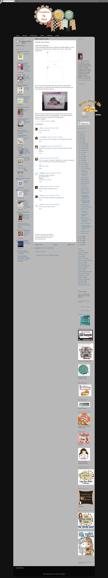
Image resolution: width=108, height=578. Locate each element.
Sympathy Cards (82, 275)
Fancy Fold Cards (82, 266)
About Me (24, 35)
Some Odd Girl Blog (23, 223)
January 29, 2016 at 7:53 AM (55, 137)
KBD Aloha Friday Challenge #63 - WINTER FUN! (85, 201)
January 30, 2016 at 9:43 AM (52, 204)
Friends (42, 35)
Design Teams (33, 35)
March (83, 162)
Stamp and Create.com (24, 230)
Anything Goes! (84, 233)
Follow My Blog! (82, 291)
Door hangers (81, 264)
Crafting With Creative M (45, 179)
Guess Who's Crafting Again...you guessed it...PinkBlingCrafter (27, 205)
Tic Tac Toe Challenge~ (84, 211)
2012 (81, 242)
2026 (81, 133)
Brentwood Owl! (85, 183)
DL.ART (20, 147)
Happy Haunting (26, 170)
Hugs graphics (85, 116)
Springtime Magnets (26, 181)
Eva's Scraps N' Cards (23, 157)
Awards (57, 35)
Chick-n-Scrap (21, 74)
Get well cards (81, 267)
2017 (81, 140)
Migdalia (42, 173)
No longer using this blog (23, 131)
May (82, 158)
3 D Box (80, 250)
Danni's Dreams (22, 130)
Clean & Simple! (85, 188)
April (82, 160)
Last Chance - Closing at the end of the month (27, 233)
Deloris (42, 204)
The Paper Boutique (23, 240)
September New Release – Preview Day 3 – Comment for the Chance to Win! (24, 259)
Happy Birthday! (85, 179)
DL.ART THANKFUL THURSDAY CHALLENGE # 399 (27, 151)
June (82, 156)
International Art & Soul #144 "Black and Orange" (26, 216)
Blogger (63, 574)
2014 (81, 238)
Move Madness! (85, 204)
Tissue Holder (81, 281)
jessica (42, 186)
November (84, 146)
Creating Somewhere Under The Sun (23, 119)
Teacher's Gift (81, 277)
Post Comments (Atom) (48, 248)
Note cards (81, 269)
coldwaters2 (43, 146)
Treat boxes (81, 283)
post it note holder (82, 284)
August (83, 152)
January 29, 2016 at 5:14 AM (51, 128)
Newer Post (39, 245)
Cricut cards (81, 262)
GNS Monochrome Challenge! (85, 193)
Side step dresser (82, 273)
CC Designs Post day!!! (26, 88)
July (82, 154)
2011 (81, 244)
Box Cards (80, 254)
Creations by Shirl (84, 61)
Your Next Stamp (22, 256)
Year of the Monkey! (86, 168)
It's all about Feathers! (86, 206)
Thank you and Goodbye (23, 252)
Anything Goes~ (85, 177)
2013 (81, 240)
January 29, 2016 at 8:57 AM (54, 146)
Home (18, 35)
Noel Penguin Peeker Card (27, 159)
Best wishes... (27, 54)
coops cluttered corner (24, 96)
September (84, 150)
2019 (81, 135)
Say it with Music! (85, 181)
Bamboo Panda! (85, 190)
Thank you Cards (82, 279)
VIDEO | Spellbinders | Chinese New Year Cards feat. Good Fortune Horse (27, 68)
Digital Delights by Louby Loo (23, 136)
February (83, 164)
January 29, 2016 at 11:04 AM (50, 158)
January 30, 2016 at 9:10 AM (52, 195)
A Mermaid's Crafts (43, 166)
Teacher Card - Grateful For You (27, 123)
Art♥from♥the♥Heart (23, 63)
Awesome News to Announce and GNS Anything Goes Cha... (86, 227)
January (83, 166)
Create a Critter (82, 258)
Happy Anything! (85, 217)
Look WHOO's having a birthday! (86, 220)
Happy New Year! (85, 231)
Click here (80, 294)
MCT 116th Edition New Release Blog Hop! (27, 78)
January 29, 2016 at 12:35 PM (52, 173)
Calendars (80, 256)
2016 (81, 142)
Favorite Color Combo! (84, 175)
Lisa (41, 158)
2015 (81, 236)
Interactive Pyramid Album (27, 242)
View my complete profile (84, 80)
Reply (40, 132)
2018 (81, 138)
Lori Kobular (43, 137)
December (84, 144)
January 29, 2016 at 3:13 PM (52, 186)
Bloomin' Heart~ (85, 209)
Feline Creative (22, 168)
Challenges (50, 35)
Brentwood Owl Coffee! (84, 215)
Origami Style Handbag (84, 271)
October (83, 148)
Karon (42, 128)
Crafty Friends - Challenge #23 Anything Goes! (85, 197)
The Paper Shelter (22, 251)
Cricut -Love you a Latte (84, 260)
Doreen (42, 195)
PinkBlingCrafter (22, 200)
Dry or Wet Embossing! (84, 171)
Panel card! (83, 185)
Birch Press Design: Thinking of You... (26, 193)
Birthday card (81, 252)
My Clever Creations (23, 190)
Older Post (71, 245)
